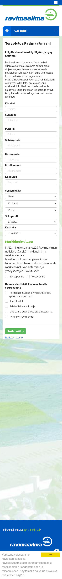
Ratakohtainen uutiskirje (22, 306)
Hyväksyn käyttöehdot (21, 316)
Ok (50, 554)
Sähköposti (12, 140)
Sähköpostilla (16, 276)
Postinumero (13, 165)
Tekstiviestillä (38, 276)
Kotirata (10, 227)
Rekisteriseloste (14, 337)
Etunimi (10, 103)
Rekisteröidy (15, 331)
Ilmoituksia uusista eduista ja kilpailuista (31, 311)
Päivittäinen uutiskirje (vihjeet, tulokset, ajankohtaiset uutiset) (30, 294)
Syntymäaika (13, 190)
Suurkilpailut (16, 301)
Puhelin (10, 128)
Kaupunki (11, 176)
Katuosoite (12, 154)
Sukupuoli (11, 216)
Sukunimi (10, 114)
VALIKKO (20, 31)
